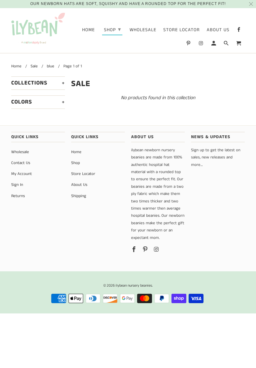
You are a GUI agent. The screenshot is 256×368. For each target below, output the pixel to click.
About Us (218, 30)
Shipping (78, 196)
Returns (18, 196)
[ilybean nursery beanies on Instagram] (201, 45)
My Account (21, 174)
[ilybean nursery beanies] (38, 29)
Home (88, 30)
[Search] (226, 45)
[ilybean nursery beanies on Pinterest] (189, 45)
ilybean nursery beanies (134, 285)
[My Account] (214, 45)
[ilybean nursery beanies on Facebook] (239, 31)
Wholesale (143, 30)
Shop (112, 30)
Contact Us (20, 163)
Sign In (17, 185)
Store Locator (181, 30)
